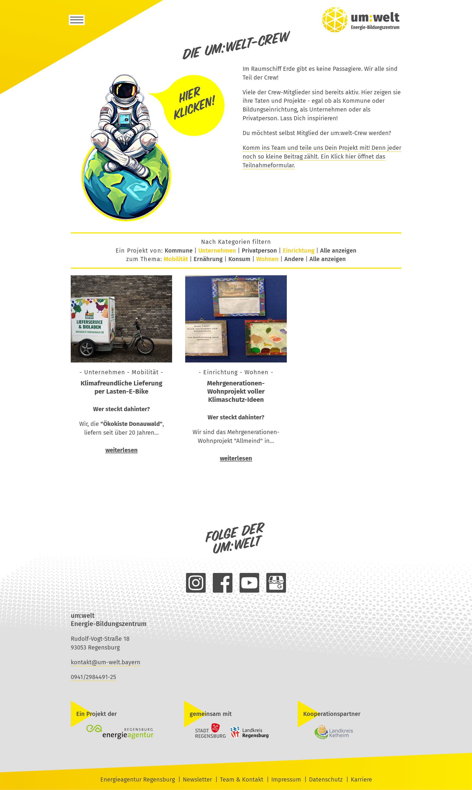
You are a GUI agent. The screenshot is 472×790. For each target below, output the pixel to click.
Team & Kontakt (241, 779)
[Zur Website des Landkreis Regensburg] (248, 737)
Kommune (179, 250)
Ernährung (208, 259)
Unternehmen (217, 250)
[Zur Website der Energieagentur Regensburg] (122, 732)
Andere (294, 259)
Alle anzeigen (338, 250)
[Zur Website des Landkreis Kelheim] (349, 732)
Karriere (361, 779)
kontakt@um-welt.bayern (105, 662)
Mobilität (176, 259)
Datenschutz (326, 779)
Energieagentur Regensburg (137, 779)
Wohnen (267, 259)
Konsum (239, 259)
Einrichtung (298, 250)
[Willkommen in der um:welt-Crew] (150, 221)
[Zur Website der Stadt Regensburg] (205, 737)
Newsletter (197, 779)
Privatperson (259, 250)
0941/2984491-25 (93, 677)
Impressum (286, 779)
